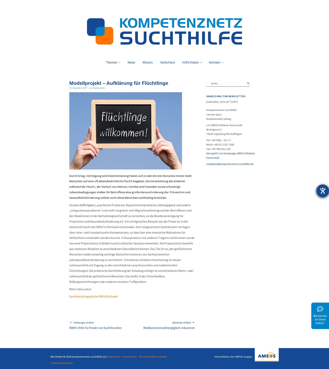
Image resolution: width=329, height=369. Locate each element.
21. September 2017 (78, 87)
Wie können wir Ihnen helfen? (320, 319)
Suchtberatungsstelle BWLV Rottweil (93, 296)
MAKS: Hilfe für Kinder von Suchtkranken (95, 325)
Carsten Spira (99, 87)
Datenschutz (130, 356)
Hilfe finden (190, 62)
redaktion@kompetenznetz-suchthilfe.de (230, 164)
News (131, 62)
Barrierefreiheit (148, 356)
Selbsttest (167, 62)
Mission (148, 62)
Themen (111, 62)
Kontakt (214, 62)
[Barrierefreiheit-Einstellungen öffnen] (322, 190)
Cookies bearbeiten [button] (61, 363)
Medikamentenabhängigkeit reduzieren (169, 325)
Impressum (114, 356)
